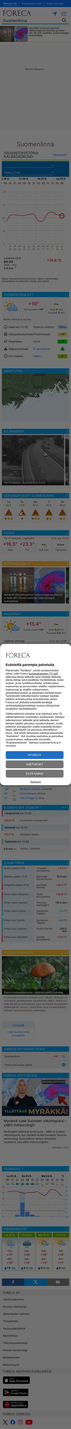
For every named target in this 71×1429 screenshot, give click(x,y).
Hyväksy (34, 755)
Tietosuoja (35, 782)
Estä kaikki (34, 773)
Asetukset (34, 764)
